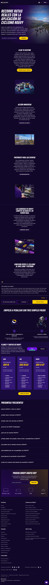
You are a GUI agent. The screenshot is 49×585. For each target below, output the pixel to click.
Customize (23, 301)
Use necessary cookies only (9, 301)
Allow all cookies (40, 301)
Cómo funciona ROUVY (5, 511)
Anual (32, 349)
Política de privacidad (5, 550)
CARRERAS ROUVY (24, 229)
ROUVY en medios (4, 546)
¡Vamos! (23, 38)
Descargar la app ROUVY (6, 567)
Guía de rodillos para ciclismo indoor (33, 523)
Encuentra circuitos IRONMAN (31, 511)
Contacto (3, 532)
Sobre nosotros (4, 534)
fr (4, 576)
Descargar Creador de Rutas (6, 569)
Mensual (42, 348)
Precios (2, 505)
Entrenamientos (24, 174)
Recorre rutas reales (30, 505)
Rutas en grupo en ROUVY (31, 519)
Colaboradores (4, 538)
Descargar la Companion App (31, 567)
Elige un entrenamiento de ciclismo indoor (34, 509)
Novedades (3, 507)
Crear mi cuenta (24, 393)
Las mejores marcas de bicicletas (32, 536)
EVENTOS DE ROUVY (24, 123)
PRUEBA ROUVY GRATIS (24, 70)
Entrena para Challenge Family (32, 515)
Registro (33, 482)
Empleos (2, 536)
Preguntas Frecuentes (5, 519)
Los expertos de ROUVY (30, 534)
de (6, 576)
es (3, 576)
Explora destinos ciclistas (31, 507)
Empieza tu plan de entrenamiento (32, 517)
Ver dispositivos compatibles (7, 509)
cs (8, 576)
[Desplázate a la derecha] (45, 327)
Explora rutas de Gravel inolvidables (33, 513)
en (1, 576)
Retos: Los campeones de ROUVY (32, 521)
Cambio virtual (4, 515)
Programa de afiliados (5, 540)
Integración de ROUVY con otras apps (8, 513)
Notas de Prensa (4, 542)
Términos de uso (4, 552)
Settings (43, 297)
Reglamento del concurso (24, 575)
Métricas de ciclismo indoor (31, 532)
